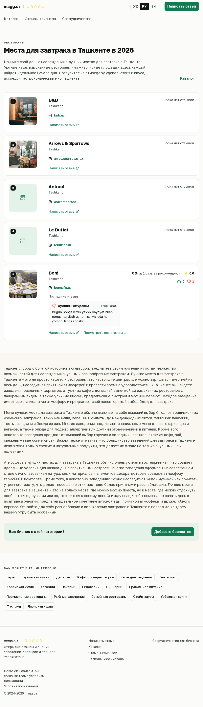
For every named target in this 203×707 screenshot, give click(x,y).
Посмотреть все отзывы (103, 333)
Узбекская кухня (174, 597)
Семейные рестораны (108, 597)
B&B (53, 100)
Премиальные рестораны (27, 597)
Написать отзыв (181, 6)
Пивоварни (91, 587)
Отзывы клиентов (40, 18)
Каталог (11, 18)
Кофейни (47, 587)
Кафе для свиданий (136, 577)
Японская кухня (40, 606)
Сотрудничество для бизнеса (175, 641)
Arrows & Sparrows (69, 143)
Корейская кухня (20, 587)
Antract (56, 186)
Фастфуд (14, 606)
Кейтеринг (167, 577)
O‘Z (135, 6)
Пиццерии (114, 587)
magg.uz (12, 6)
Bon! (53, 272)
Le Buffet (59, 229)
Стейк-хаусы (143, 597)
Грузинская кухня (35, 577)
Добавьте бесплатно (172, 531)
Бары (11, 577)
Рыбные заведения (69, 597)
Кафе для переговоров (95, 577)
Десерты (63, 577)
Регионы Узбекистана (106, 659)
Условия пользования (21, 686)
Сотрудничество (76, 18)
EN (153, 6)
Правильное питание (146, 587)
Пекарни (68, 587)
